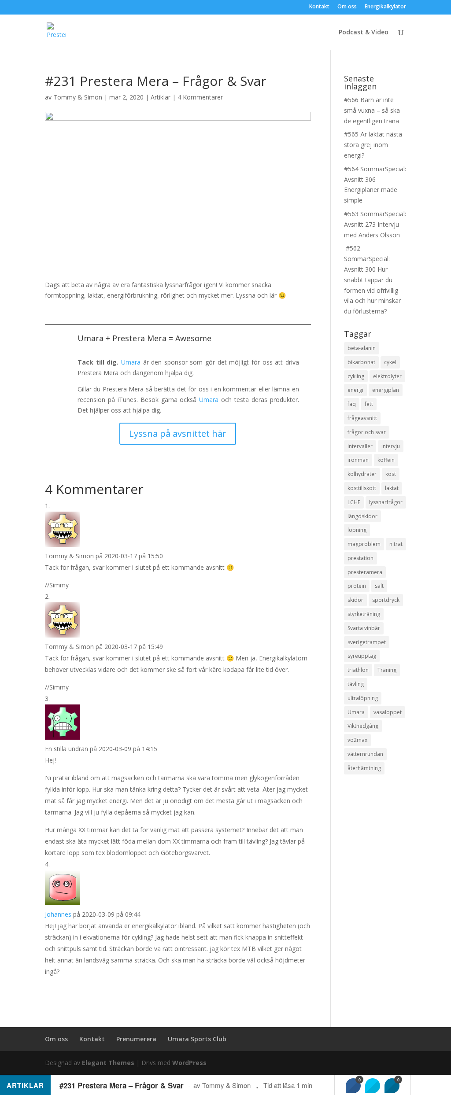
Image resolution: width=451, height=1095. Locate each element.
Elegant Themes (108, 1062)
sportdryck (385, 600)
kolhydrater (362, 474)
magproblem (364, 544)
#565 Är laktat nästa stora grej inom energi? (373, 144)
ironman (358, 460)
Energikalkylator (385, 7)
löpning (356, 530)
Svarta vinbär (363, 628)
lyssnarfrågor (386, 502)
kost (390, 474)
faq (351, 404)
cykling (355, 376)
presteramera (364, 572)
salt (379, 586)
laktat (392, 488)
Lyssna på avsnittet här (177, 433)
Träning (386, 670)
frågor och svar (366, 432)
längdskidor (362, 516)
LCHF (353, 502)
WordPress (189, 1062)
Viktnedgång (362, 726)
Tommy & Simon (77, 97)
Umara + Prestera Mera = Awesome (144, 338)
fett (369, 404)
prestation (360, 558)
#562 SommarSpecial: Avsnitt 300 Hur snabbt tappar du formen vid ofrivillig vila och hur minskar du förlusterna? (372, 279)
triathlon (358, 670)
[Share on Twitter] (372, 1085)
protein (356, 586)
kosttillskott (361, 488)
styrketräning (363, 614)
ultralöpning (362, 698)
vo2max (357, 740)
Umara (130, 362)
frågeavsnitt (362, 418)
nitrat (396, 544)
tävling (355, 684)
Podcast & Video (363, 32)
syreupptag (361, 656)
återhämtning (364, 768)
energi (355, 390)
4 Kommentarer (200, 97)
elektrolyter (387, 376)
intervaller (360, 446)
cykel (390, 362)
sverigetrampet (366, 642)
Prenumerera (136, 1039)
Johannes (58, 914)
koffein (386, 460)
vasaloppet (387, 712)
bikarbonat (361, 362)
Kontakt (319, 7)
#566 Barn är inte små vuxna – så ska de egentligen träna (372, 110)
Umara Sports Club (197, 1039)
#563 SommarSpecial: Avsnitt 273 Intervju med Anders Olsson (375, 224)
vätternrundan (365, 754)
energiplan (385, 390)
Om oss (347, 7)
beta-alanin (361, 348)
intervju (390, 446)
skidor (355, 600)
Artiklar (160, 97)
